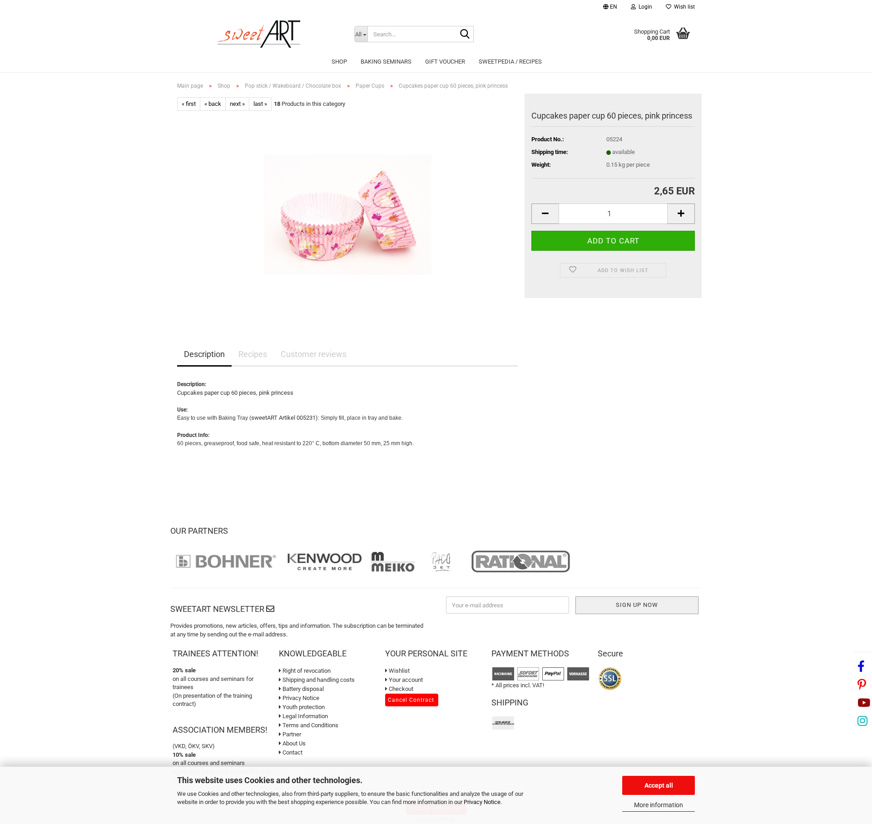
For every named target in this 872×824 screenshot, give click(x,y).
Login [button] (644, 7)
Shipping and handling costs (318, 679)
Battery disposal (302, 688)
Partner (291, 734)
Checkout (400, 688)
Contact (291, 752)
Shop (339, 61)
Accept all (658, 785)
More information (658, 805)
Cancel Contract (411, 700)
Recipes (252, 354)
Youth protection (303, 707)
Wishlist (398, 670)
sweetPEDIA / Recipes (510, 61)
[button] (610, 8)
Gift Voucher (445, 61)
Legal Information (304, 716)
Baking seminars (386, 61)
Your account (405, 679)
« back (212, 103)
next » (237, 103)
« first (189, 103)
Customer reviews (314, 354)
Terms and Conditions (309, 725)
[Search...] (465, 34)
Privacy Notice (482, 802)
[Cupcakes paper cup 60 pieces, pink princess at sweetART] (347, 212)
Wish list (683, 7)
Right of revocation (306, 670)
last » (260, 103)
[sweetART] (259, 34)
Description (204, 354)
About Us (293, 743)
